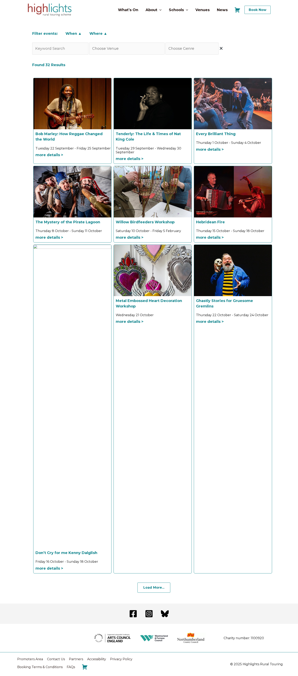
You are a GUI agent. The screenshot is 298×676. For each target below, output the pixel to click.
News (222, 10)
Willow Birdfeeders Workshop (145, 222)
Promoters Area (30, 659)
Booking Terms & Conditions (40, 667)
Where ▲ (98, 33)
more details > (49, 155)
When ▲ (73, 33)
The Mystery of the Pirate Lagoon (67, 222)
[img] (221, 48)
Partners (76, 659)
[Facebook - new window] (133, 614)
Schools (176, 10)
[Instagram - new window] (149, 614)
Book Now (257, 10)
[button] (159, 10)
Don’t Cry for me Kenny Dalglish (66, 553)
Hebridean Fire (210, 222)
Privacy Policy (121, 659)
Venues (202, 10)
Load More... (153, 587)
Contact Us (56, 659)
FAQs (71, 667)
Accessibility (96, 659)
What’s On (128, 10)
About (151, 10)
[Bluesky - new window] (165, 614)
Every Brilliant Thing (216, 134)
